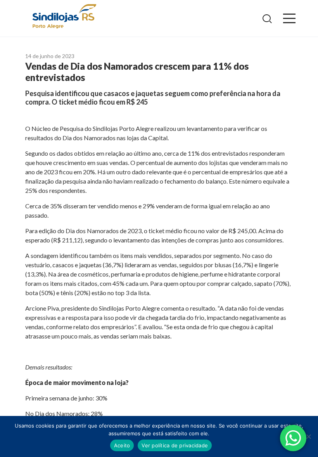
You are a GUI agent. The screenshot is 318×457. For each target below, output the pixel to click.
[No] (308, 436)
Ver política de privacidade (175, 445)
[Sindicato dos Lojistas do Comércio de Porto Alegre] (64, 17)
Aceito (122, 445)
